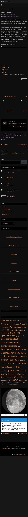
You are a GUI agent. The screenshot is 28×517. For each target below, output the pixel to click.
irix (6, 330)
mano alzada (21, 360)
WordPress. (24, 454)
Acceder (4, 207)
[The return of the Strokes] (3, 190)
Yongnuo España (14, 306)
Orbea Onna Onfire (11, 196)
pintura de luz (9, 374)
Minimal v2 (9, 183)
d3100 (14, 324)
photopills (4, 371)
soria (21, 380)
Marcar (3, 139)
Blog (4, 9)
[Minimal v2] (3, 184)
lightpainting (9, 342)
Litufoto (14, 280)
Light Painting (7, 16)
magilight (24, 135)
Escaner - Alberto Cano (14, 297)
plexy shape (7, 377)
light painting (12, 134)
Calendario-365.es (23, 433)
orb (20, 367)
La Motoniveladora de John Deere (14, 171)
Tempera (19, 454)
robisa (15, 137)
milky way (5, 363)
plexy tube (16, 377)
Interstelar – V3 (10, 177)
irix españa (16, 330)
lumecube (19, 135)
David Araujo (5, 14)
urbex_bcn (6, 382)
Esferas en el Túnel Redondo (22, 145)
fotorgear (7, 134)
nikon (2, 137)
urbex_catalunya (13, 382)
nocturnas (5, 137)
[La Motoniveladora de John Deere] (3, 171)
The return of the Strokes (12, 190)
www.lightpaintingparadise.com (14, 237)
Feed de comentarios (7, 211)
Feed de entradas (6, 209)
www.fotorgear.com (14, 271)
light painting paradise (19, 134)
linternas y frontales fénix (11, 135)
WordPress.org (5, 214)
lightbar (15, 333)
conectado (13, 153)
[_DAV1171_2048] (14, 55)
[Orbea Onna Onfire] (3, 196)
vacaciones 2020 (7, 384)
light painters (20, 336)
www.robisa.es (14, 254)
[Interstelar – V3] (3, 177)
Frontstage (5, 144)
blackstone (6, 320)
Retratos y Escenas (14, 16)
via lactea (14, 385)
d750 (4, 134)
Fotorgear (9, 110)
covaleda (21, 320)
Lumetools (14, 263)
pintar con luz (11, 137)
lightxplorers (3, 135)
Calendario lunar (6, 433)
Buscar (2, 159)
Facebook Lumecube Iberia (14, 245)
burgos (16, 320)
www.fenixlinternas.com (10, 96)
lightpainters (8, 336)
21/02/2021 (12, 14)
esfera (18, 324)
